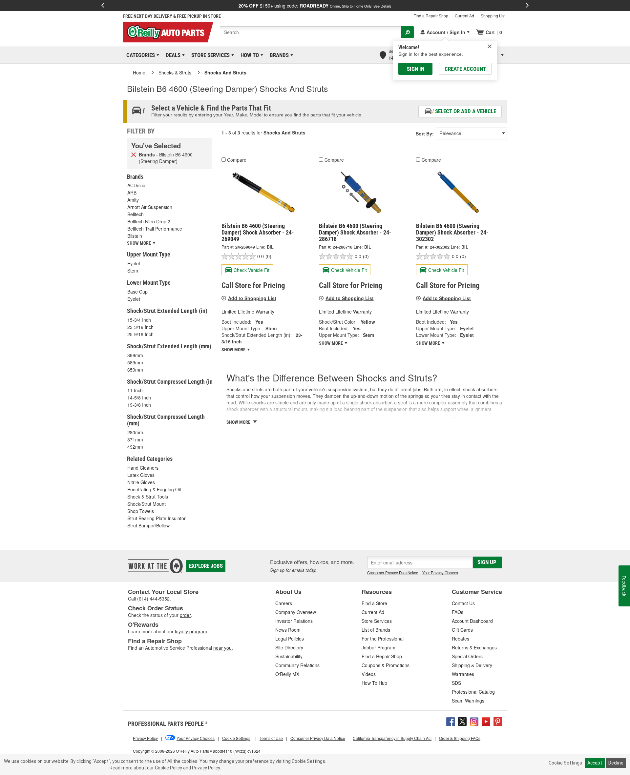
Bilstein (134, 236)
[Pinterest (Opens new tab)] (498, 721)
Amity (133, 199)
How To (249, 55)
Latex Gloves (141, 475)
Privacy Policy (206, 767)
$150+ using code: (315, 5)
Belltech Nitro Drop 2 (148, 221)
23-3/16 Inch (140, 327)
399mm (135, 355)
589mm (135, 362)
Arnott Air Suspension (149, 207)
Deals (172, 55)
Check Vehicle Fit (251, 270)
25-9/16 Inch (140, 334)
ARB (131, 192)
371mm (135, 439)
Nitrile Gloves (141, 482)
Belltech (135, 214)
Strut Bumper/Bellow (148, 525)
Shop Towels (140, 511)
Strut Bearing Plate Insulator (156, 518)
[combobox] (310, 32)
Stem (132, 270)
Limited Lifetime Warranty (247, 311)
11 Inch (135, 390)
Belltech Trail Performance (154, 228)
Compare (236, 159)
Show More (233, 349)
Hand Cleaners (142, 467)
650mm (135, 369)
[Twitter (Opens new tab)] (462, 721)
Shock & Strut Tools (147, 496)
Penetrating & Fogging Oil (154, 489)
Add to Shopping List (252, 298)
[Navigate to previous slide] (102, 5)
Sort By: (425, 133)
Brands (278, 55)
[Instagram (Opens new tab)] (474, 721)
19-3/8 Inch (139, 404)
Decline (615, 762)
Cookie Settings (565, 762)
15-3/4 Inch (139, 319)
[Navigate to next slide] (527, 5)
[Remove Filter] (133, 154)
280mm (135, 432)
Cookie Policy (168, 767)
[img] (490, 46)
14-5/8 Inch (139, 397)
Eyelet (133, 263)
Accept (594, 762)
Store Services (209, 55)
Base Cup (137, 291)
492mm (135, 446)
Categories (139, 55)
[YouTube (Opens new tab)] (486, 721)
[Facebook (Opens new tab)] (450, 721)
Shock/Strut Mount (146, 503)
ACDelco (136, 185)
